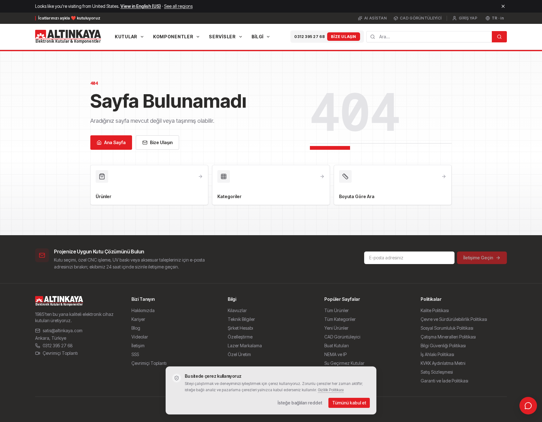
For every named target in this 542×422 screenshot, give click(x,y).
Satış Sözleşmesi (437, 372)
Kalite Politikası (435, 310)
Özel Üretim (239, 354)
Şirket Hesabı (240, 328)
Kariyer (138, 319)
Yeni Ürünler (336, 328)
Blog (135, 328)
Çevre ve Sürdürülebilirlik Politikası (454, 319)
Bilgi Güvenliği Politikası (443, 345)
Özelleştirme (240, 336)
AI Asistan (375, 18)
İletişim (138, 345)
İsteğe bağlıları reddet (300, 402)
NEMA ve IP (335, 354)
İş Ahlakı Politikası (437, 354)
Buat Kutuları (336, 345)
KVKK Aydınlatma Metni (443, 363)
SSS (135, 354)
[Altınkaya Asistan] (528, 405)
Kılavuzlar (237, 310)
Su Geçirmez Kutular (344, 363)
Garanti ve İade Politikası (444, 380)
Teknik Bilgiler (241, 319)
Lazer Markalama (245, 345)
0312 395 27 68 (309, 36)
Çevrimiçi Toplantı (60, 353)
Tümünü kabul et (349, 402)
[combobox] (429, 36)
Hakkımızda (143, 310)
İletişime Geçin (478, 257)
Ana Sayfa (115, 142)
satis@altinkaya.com (62, 330)
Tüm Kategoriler (340, 319)
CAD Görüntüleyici (421, 18)
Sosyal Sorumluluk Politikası (447, 328)
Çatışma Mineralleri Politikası (448, 336)
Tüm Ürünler (336, 310)
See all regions (178, 6)
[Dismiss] (503, 6)
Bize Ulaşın (343, 36)
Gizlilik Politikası (331, 389)
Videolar (139, 336)
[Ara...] (499, 36)
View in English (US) (140, 6)
